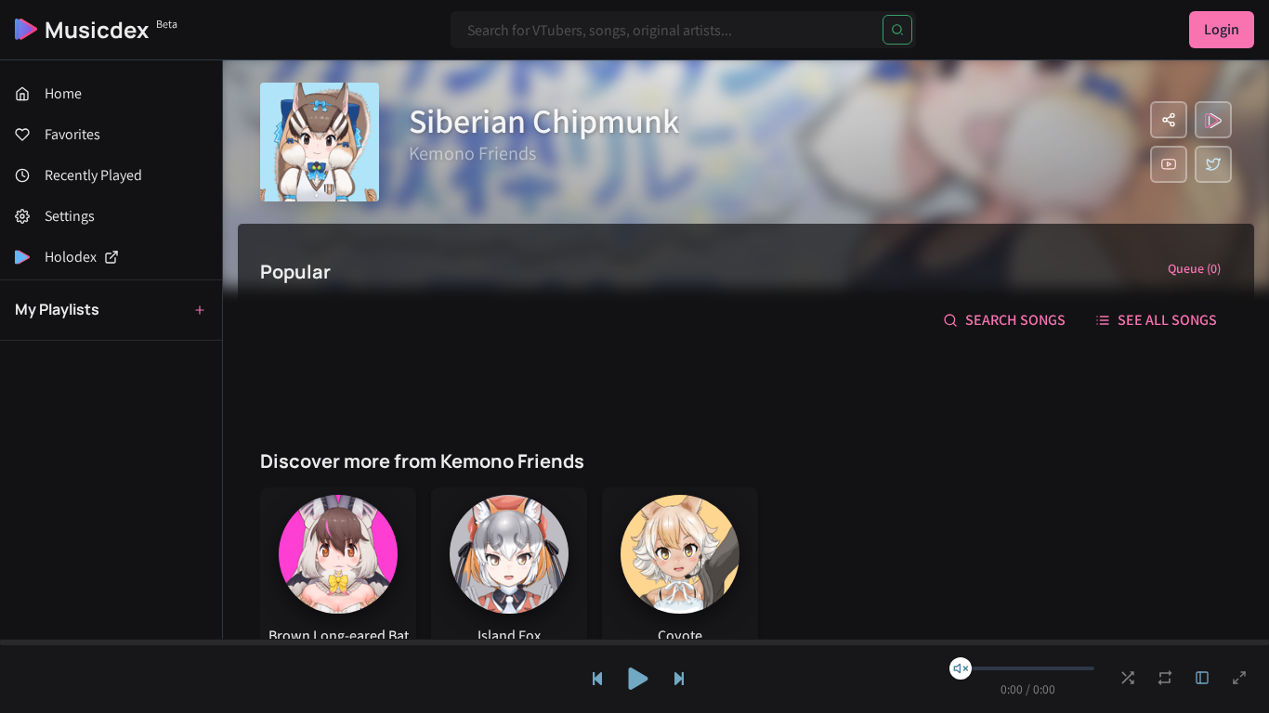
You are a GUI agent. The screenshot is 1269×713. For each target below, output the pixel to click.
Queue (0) (1194, 268)
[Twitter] (1213, 164)
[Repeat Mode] (1165, 677)
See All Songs (1167, 320)
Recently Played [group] (93, 175)
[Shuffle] (1127, 677)
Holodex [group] (71, 256)
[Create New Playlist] (200, 310)
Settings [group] (70, 216)
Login (1221, 29)
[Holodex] (1213, 119)
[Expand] (1202, 677)
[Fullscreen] (1239, 677)
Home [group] (63, 93)
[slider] (960, 668)
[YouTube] (1168, 164)
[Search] (897, 30)
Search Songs (1015, 320)
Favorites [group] (72, 134)
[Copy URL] (1168, 119)
